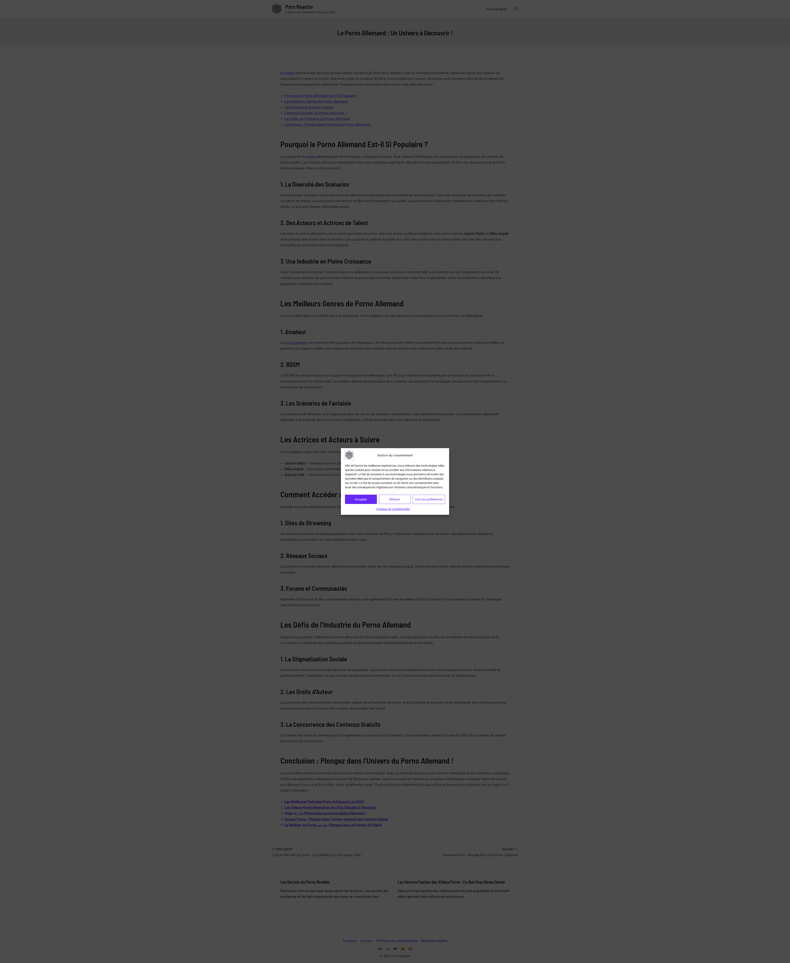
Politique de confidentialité (393, 509)
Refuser (394, 499)
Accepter (361, 499)
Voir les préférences (429, 499)
